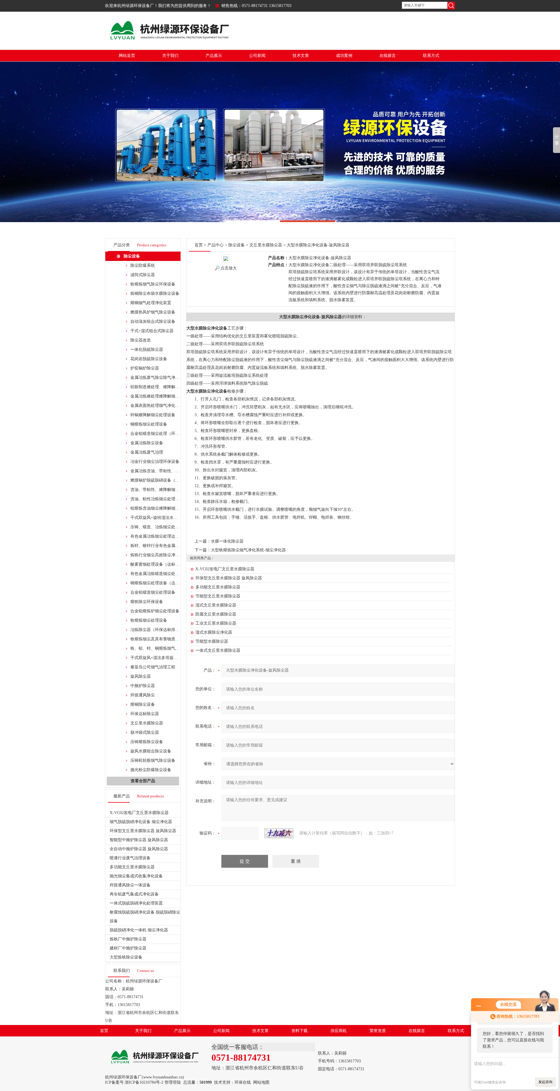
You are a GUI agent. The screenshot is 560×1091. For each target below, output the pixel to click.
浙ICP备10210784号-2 (144, 1082)
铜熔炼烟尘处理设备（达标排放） (161, 583)
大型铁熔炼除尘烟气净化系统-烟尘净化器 (248, 550)
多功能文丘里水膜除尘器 (132, 867)
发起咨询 (545, 1082)
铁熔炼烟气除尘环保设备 (152, 284)
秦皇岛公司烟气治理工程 (152, 667)
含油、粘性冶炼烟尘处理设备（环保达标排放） (173, 499)
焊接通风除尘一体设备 (130, 885)
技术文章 (301, 55)
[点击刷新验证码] (278, 833)
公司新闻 (257, 55)
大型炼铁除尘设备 (126, 957)
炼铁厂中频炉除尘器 (128, 939)
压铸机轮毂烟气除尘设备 (152, 760)
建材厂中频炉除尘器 (128, 948)
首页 (199, 245)
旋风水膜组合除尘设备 (150, 751)
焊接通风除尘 (142, 695)
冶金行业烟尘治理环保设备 (154, 461)
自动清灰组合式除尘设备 (152, 321)
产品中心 (215, 245)
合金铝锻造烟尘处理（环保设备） (161, 433)
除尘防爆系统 (142, 265)
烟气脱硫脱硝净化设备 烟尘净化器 (141, 822)
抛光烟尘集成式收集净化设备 (136, 876)
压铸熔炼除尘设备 (146, 742)
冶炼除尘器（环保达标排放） (156, 630)
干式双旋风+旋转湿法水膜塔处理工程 (164, 517)
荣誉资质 (378, 1031)
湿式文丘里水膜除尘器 (215, 605)
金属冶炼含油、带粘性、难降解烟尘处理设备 (171, 471)
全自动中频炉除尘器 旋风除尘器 (139, 849)
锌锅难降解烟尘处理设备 (152, 415)
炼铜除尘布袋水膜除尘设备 (154, 293)
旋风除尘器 (140, 676)
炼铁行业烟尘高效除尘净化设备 (159, 555)
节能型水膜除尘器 (211, 641)
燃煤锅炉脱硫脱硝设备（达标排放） (163, 480)
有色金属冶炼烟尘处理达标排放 (159, 536)
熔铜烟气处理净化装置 (150, 303)
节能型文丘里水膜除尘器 (217, 596)
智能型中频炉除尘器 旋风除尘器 (139, 840)
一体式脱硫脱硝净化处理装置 (136, 903)
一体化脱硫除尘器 (146, 349)
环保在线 (243, 1082)
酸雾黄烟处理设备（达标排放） (159, 564)
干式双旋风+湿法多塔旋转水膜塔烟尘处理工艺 (172, 658)
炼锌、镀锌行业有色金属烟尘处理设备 (165, 545)
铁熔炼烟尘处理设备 (148, 620)
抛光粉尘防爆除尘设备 (150, 770)
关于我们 (170, 55)
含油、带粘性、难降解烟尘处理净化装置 (167, 489)
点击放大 (228, 268)
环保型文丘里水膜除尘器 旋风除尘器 (143, 831)
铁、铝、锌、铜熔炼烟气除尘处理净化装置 (169, 648)
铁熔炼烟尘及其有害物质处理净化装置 (165, 639)
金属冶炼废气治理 (146, 452)
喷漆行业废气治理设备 (130, 858)
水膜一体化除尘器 (227, 541)
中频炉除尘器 (142, 686)
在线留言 (387, 55)
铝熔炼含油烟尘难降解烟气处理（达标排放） (171, 508)
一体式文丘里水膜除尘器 (217, 650)
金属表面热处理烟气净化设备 (156, 405)
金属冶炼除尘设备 (146, 443)
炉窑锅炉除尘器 (144, 368)
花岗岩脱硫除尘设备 (148, 359)
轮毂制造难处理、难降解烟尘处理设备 (165, 387)
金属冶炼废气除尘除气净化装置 (159, 377)
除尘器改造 (140, 340)
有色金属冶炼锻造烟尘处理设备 (159, 573)
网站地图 (261, 1082)
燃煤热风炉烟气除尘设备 (152, 312)
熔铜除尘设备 (142, 704)
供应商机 (338, 1031)
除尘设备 (132, 256)
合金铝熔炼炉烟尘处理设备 (154, 611)
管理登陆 (172, 1082)
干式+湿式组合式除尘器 (152, 331)
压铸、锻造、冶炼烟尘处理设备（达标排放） (171, 527)
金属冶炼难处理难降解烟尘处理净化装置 (167, 396)
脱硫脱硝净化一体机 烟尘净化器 (139, 930)
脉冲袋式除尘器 (144, 732)
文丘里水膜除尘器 (146, 723)
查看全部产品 (143, 781)
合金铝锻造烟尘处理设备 (152, 592)
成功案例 (344, 55)
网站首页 (127, 55)
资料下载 (299, 1031)
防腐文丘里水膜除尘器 (215, 614)
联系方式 (431, 55)
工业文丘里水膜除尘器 (215, 623)
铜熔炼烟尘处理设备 (148, 424)
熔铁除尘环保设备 (146, 601)
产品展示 (214, 55)
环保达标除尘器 (144, 714)
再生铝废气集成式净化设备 (134, 894)
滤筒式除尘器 (142, 275)
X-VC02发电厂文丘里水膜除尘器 (139, 813)
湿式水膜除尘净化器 (213, 632)
